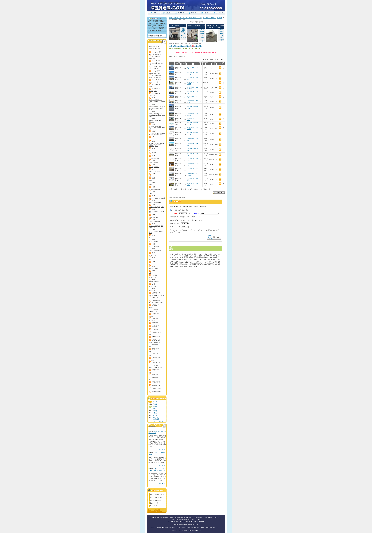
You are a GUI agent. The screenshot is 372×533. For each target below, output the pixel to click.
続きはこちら (163, 449)
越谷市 (153, 124)
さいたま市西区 (156, 56)
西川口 (150, 99)
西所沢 (157, 143)
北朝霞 (156, 162)
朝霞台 (153, 162)
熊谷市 (153, 111)
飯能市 (153, 215)
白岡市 (153, 288)
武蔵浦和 (151, 73)
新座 (150, 180)
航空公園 (154, 144)
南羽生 (153, 250)
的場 (160, 106)
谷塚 (160, 120)
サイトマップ (153, 506)
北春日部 (158, 133)
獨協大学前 (151, 121)
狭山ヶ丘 (151, 143)
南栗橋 (162, 207)
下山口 (156, 146)
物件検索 (159, 527)
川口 (150, 102)
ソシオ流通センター (153, 115)
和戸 (152, 342)
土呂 (150, 64)
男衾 (155, 367)
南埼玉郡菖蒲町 (156, 337)
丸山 (152, 295)
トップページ (152, 527)
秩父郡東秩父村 (156, 385)
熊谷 (150, 113)
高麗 (158, 281)
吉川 (150, 286)
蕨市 (153, 137)
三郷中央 (151, 167)
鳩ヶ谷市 (154, 152)
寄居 (152, 367)
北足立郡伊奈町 (156, 293)
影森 (150, 268)
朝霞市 (153, 160)
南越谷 (155, 127)
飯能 (150, 217)
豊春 (158, 134)
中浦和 (159, 73)
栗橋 (152, 207)
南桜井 (155, 134)
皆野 (150, 372)
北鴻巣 (155, 241)
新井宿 (162, 101)
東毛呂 (157, 302)
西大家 (159, 202)
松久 (150, 346)
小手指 (159, 144)
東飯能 (153, 217)
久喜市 (153, 204)
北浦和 (150, 82)
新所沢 (150, 144)
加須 (150, 221)
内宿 (158, 295)
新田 (155, 120)
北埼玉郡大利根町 (156, 391)
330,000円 (183, 37)
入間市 (153, 229)
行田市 (153, 209)
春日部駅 (155, 417)
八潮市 (153, 173)
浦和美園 (151, 91)
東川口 (155, 101)
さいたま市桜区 (156, 84)
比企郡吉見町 (155, 326)
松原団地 (151, 120)
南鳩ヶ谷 (159, 99)
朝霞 (150, 162)
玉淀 (158, 367)
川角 (161, 302)
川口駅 (155, 407)
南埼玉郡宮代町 (156, 340)
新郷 (156, 250)
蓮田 (150, 259)
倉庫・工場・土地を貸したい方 (157, 495)
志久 (155, 295)
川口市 (153, 97)
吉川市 (153, 284)
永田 (159, 226)
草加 (157, 120)
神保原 (150, 355)
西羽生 (159, 250)
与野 (153, 82)
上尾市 (153, 187)
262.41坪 (221, 33)
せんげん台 (151, 126)
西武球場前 (151, 146)
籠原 (152, 113)
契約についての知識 (195, 527)
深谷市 (153, 223)
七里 (150, 68)
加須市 (153, 219)
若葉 (150, 202)
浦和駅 (155, 410)
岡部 (150, 227)
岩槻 (150, 95)
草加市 (153, 118)
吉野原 (162, 63)
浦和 (156, 82)
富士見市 (154, 169)
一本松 (154, 255)
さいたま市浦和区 (156, 80)
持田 (150, 212)
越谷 (150, 127)
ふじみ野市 (154, 275)
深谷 (152, 226)
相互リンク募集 (154, 503)
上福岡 (155, 277)
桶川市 (153, 235)
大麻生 (150, 116)
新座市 (153, 178)
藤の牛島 (151, 134)
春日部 (154, 133)
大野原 (155, 268)
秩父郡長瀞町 (155, 377)
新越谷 (159, 127)
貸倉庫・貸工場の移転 (156, 497)
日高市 (153, 279)
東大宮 (156, 68)
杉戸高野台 (151, 360)
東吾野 (156, 217)
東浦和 (155, 91)
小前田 (155, 226)
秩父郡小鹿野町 (156, 382)
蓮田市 (153, 257)
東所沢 (161, 143)
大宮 (150, 54)
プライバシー (172, 527)
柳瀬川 (150, 184)
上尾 (150, 189)
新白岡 (153, 290)
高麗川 (155, 281)
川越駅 (155, 404)
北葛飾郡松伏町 (156, 362)
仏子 (150, 231)
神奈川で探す (183, 524)
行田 (153, 211)
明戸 (162, 226)
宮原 (152, 63)
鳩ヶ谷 (159, 101)
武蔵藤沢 (156, 231)
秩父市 (153, 266)
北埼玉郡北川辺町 (156, 388)
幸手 (150, 273)
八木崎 (162, 133)
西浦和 (150, 86)
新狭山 (156, 198)
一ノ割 (150, 133)
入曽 (150, 198)
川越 (157, 106)
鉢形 (161, 367)
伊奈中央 (162, 295)
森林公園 (151, 311)
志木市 (153, 182)
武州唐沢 (153, 307)
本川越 (154, 106)
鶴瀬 (150, 171)
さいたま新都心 (158, 54)
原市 (156, 189)
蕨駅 (154, 408)
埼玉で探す (195, 524)
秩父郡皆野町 (155, 370)
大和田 (153, 68)
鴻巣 (152, 241)
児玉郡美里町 (155, 344)
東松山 (150, 150)
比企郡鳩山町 (155, 329)
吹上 (150, 241)
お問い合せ (212, 527)
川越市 (153, 104)
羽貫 (150, 295)
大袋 (150, 128)
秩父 (152, 268)
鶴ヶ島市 (154, 253)
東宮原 (158, 63)
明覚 (150, 334)
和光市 (153, 191)
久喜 (150, 207)
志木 (152, 180)
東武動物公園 (157, 342)
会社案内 (165, 527)
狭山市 (153, 196)
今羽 (150, 63)
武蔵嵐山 (151, 316)
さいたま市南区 (156, 71)
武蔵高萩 (151, 281)
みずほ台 (153, 171)
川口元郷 (154, 99)
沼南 (159, 189)
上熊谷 (163, 115)
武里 (161, 134)
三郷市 (153, 164)
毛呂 (155, 302)
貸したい (178, 527)
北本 (150, 264)
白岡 (150, 290)
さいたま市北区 (156, 61)
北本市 (153, 262)
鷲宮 (159, 207)
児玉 (152, 246)
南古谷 (150, 106)
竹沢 (153, 320)
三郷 (155, 167)
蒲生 (152, 127)
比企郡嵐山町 (155, 314)
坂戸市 (153, 200)
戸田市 (153, 156)
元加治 (150, 233)
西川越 (150, 109)
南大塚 (163, 106)
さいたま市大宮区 (156, 52)
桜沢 (150, 367)
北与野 (159, 77)
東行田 (150, 211)
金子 (152, 231)
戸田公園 (157, 158)
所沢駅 (155, 415)
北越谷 (163, 127)
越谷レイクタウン (159, 126)
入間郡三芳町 (155, 297)
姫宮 (150, 342)
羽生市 (153, 248)
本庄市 (153, 244)
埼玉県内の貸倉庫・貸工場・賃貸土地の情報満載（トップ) (185, 18)
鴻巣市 (153, 239)
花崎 (156, 221)
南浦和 (155, 73)
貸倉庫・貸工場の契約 (156, 500)
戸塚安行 (151, 101)
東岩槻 (153, 95)
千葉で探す (189, 524)
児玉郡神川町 (155, 349)
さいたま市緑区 (156, 88)
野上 (150, 379)
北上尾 (153, 189)
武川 (150, 226)
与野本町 (154, 77)
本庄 (150, 246)
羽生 (150, 250)
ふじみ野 (158, 171)
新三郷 (157, 167)
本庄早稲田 (156, 246)
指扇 (153, 58)
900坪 (202, 33)
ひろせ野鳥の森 (158, 113)
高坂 (153, 150)
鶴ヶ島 (150, 255)
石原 (160, 115)
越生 (150, 307)
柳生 (159, 221)
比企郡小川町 (155, 318)
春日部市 (154, 131)
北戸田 (153, 158)
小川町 (150, 320)
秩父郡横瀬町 (155, 374)
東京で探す (176, 524)
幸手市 (153, 270)
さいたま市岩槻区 (156, 93)
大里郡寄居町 (155, 365)
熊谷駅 (155, 401)
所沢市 (153, 141)
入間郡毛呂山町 (156, 300)
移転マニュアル (185, 527)
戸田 (150, 158)
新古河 (153, 221)
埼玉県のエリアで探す (209, 18)
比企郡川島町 (155, 322)
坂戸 (152, 202)
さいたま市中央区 (156, 75)
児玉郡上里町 (155, 353)
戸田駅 (155, 412)
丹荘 (150, 351)
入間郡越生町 (155, 305)
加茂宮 (153, 64)
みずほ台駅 (156, 419)
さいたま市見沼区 (156, 66)
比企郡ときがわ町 (156, 332)
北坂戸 (155, 202)
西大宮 (150, 58)
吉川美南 (153, 286)
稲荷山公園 (161, 198)
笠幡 (161, 108)
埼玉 (182, 530)
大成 (152, 54)
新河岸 (154, 108)
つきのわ (156, 311)
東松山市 (154, 148)
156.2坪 (183, 32)
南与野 (150, 77)
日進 (155, 63)
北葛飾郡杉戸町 (156, 358)
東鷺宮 (155, 207)
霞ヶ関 (150, 108)
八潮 (150, 175)
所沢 (155, 143)
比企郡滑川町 (155, 309)
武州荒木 (157, 211)
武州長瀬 (151, 302)
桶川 (150, 237)
